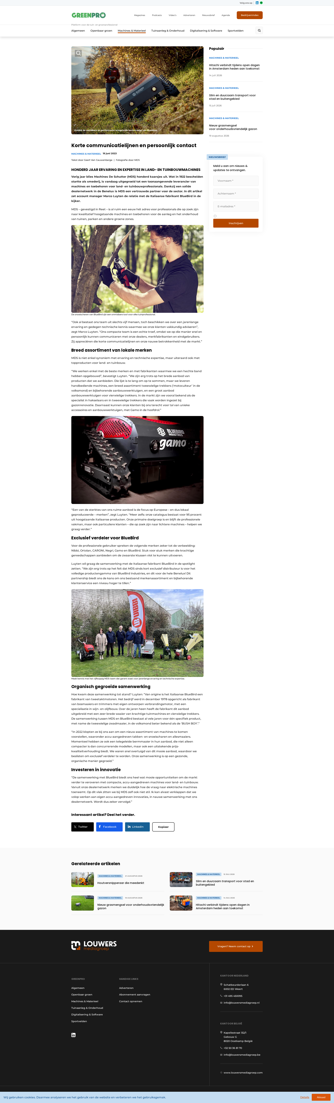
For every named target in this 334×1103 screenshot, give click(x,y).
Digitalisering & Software (206, 30)
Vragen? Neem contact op (233, 946)
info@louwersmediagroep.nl (242, 1002)
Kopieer (163, 827)
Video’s (172, 15)
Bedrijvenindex (250, 15)
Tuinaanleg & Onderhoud (167, 30)
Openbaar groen (101, 30)
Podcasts (157, 15)
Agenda (226, 15)
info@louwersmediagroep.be (242, 1054)
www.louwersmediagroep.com (243, 1072)
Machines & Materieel (132, 30)
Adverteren (189, 15)
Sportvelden (236, 30)
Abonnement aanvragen (134, 994)
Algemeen (78, 30)
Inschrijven (236, 223)
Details (304, 1097)
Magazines (139, 15)
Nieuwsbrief (208, 15)
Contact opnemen (130, 1001)
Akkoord (321, 1097)
